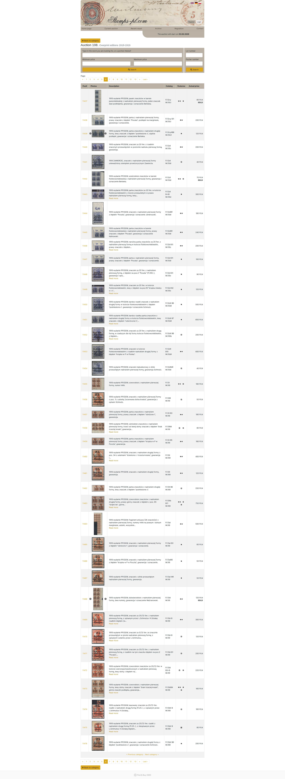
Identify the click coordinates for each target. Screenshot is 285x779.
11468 (84, 599)
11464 (84, 524)
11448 (84, 274)
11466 (84, 561)
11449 (84, 289)
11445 (84, 232)
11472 (84, 670)
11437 (84, 101)
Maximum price (140, 59)
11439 (84, 133)
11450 (84, 304)
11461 (84, 473)
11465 (84, 544)
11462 (84, 488)
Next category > (152, 754)
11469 (84, 619)
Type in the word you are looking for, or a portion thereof (106, 51)
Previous (90, 133)
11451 (84, 319)
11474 (84, 709)
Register (191, 22)
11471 (85, 653)
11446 (84, 246)
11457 (84, 414)
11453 (84, 351)
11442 (84, 179)
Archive (158, 28)
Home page (86, 28)
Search (133, 69)
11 (126, 79)
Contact (200, 28)
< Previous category (134, 754)
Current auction (111, 28)
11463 (84, 503)
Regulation (179, 28)
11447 (84, 259)
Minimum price (88, 59)
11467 (84, 578)
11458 (84, 428)
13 (135, 79)
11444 (84, 213)
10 (122, 79)
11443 (84, 194)
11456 (84, 399)
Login (199, 22)
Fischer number (192, 59)
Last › (145, 79)
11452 (84, 335)
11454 (84, 368)
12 (131, 79)
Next (105, 133)
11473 (84, 688)
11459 (84, 441)
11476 (84, 743)
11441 (84, 162)
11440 (84, 147)
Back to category (91, 41)
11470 (84, 636)
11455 (84, 384)
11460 (84, 456)
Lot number (190, 51)
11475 (84, 727)
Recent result (136, 28)
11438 (84, 120)
